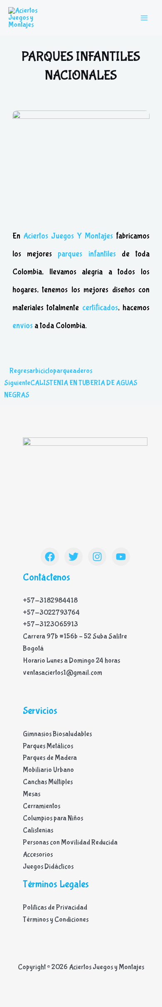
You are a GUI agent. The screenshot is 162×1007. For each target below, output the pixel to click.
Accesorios (38, 855)
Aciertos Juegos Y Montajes (69, 236)
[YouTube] (121, 556)
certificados (98, 307)
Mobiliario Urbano (48, 770)
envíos (22, 325)
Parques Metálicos (48, 746)
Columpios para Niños (53, 818)
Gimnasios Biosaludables (57, 734)
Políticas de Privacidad (55, 908)
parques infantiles (86, 254)
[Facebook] (50, 556)
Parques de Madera (50, 758)
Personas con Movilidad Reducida (70, 842)
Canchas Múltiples (48, 782)
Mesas (31, 794)
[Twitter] (73, 556)
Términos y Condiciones (55, 920)
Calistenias (38, 830)
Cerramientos (41, 806)
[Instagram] (97, 556)
